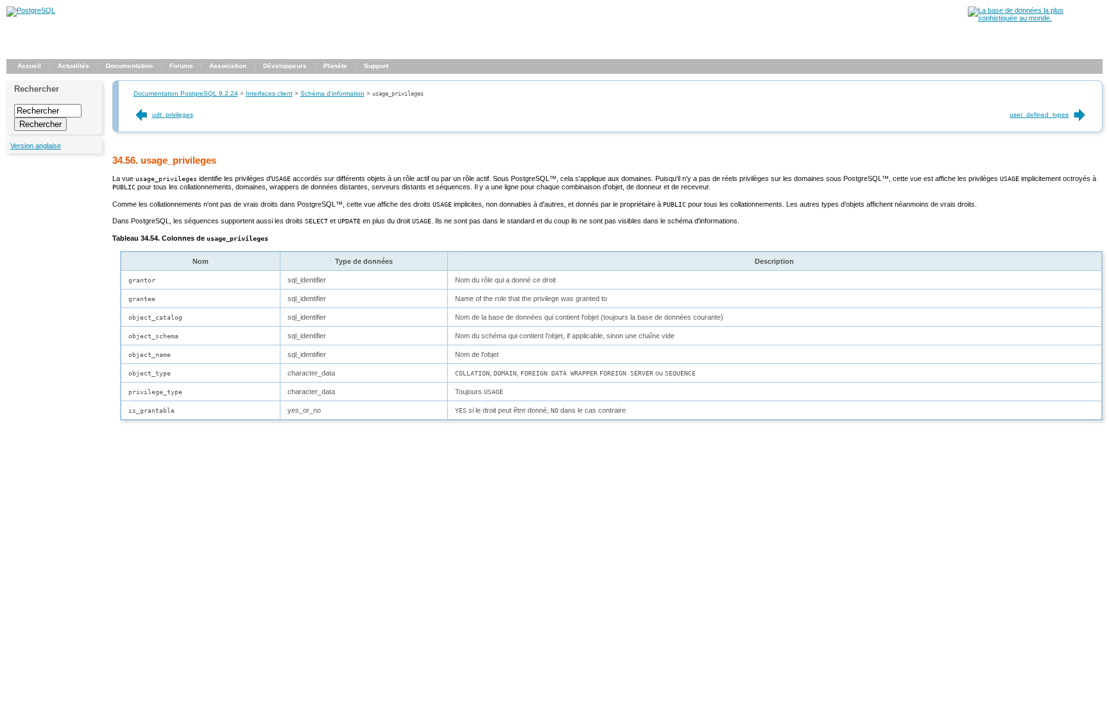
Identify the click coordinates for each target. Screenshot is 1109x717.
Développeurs (285, 65)
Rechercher (36, 89)
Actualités (73, 65)
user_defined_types (1039, 114)
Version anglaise (35, 146)
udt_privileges (172, 114)
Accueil (29, 65)
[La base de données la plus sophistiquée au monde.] (1035, 18)
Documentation (129, 65)
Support (376, 65)
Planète (335, 65)
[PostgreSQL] (30, 10)
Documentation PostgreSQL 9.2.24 (185, 93)
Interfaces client (269, 93)
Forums (181, 65)
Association (227, 65)
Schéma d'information (332, 93)
